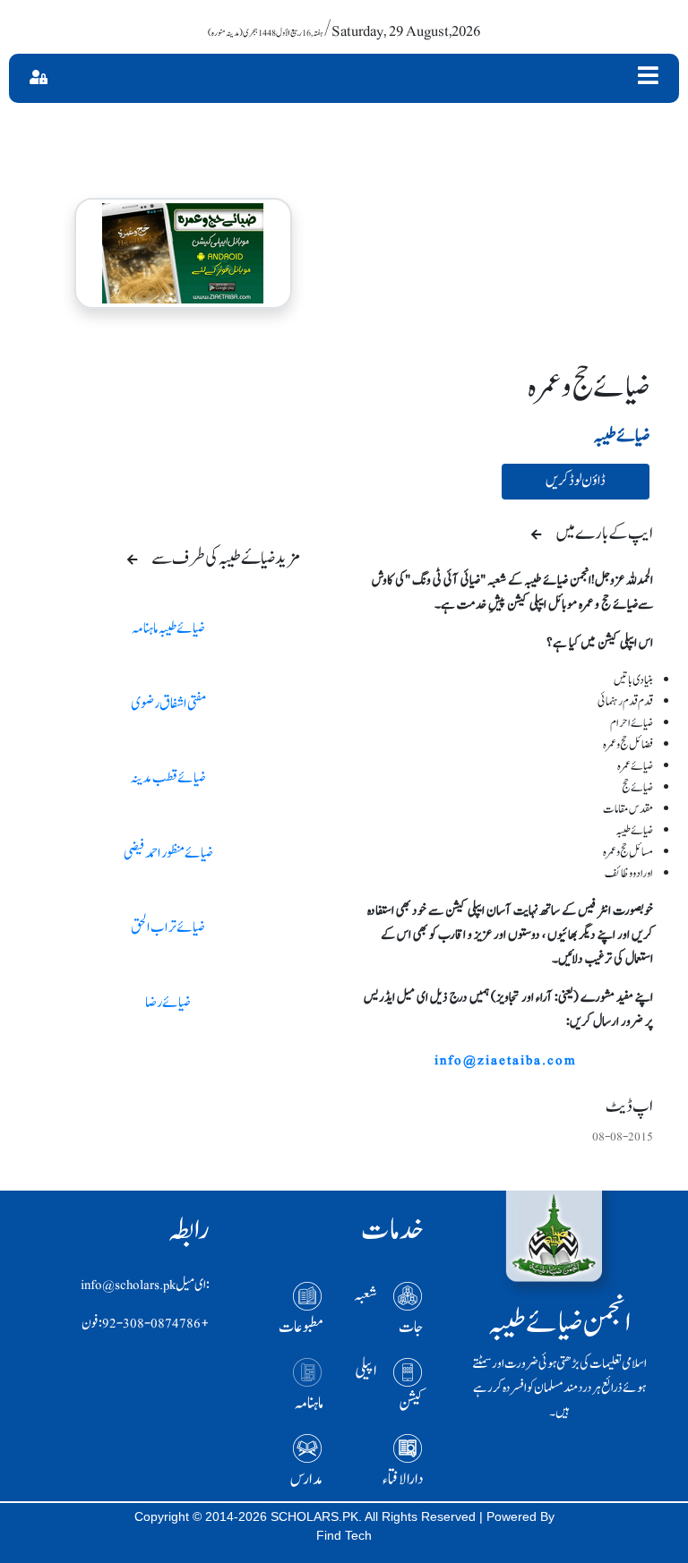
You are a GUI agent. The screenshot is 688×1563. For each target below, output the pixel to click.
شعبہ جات (389, 1311)
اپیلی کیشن (389, 1387)
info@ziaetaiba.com (505, 1060)
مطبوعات (301, 1327)
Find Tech (344, 1535)
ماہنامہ (309, 1403)
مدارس (306, 1479)
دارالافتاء (403, 1479)
